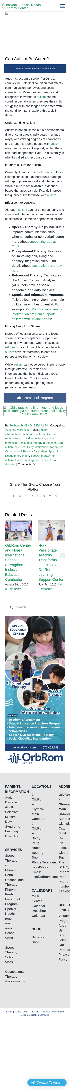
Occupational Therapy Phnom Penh (8, 887)
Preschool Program (8, 901)
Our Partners (62, 947)
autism (41, 97)
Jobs (62, 940)
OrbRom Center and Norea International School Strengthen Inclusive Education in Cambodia (18, 531)
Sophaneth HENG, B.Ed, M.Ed (28, 425)
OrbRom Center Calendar (35, 901)
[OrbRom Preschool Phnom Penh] (35, 407)
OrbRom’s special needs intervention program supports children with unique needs (37, 314)
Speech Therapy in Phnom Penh (8, 865)
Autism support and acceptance (25, 438)
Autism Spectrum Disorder (39, 434)
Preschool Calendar (35, 913)
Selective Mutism (8, 814)
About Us (62, 928)
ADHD (8, 807)
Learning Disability (8, 834)
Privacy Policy (62, 957)
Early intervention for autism (45, 447)
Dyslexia (8, 802)
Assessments (8, 981)
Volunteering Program (62, 918)
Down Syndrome (8, 824)
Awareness (22, 429)
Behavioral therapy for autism (37, 442)
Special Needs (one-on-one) (8, 918)
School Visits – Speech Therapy (8, 942)
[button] (7, 555)
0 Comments (13, 589)
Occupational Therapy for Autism (26, 451)
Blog (62, 935)
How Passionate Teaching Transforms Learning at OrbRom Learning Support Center (52, 531)
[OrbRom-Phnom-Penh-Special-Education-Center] (21, 5)
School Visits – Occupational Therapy (8, 966)
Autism (9, 429)
